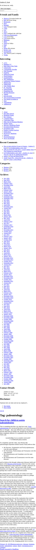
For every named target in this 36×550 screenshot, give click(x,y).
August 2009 (7, 322)
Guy (5, 30)
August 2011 (7, 283)
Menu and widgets (5, 8)
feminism (31, 544)
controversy (19, 544)
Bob (5, 20)
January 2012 (8, 274)
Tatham (6, 94)
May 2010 (7, 308)
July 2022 (6, 200)
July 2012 (6, 266)
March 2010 (7, 311)
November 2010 (8, 298)
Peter (5, 45)
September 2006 (8, 380)
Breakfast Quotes (9, 115)
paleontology (8, 546)
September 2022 (8, 198)
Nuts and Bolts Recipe (16, 156)
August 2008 (7, 342)
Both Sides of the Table (10, 66)
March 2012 (7, 271)
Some (29, 426)
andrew (6, 156)
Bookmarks (7, 22)
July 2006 (6, 384)
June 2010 (7, 306)
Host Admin (7, 407)
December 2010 (8, 296)
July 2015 (6, 235)
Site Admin (7, 406)
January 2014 (8, 248)
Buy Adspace (8, 117)
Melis (5, 42)
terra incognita (8, 96)
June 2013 (7, 250)
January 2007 (8, 374)
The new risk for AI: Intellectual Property (16, 154)
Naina (5, 43)
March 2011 (7, 291)
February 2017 (8, 225)
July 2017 (6, 223)
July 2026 (6, 178)
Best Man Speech (9, 113)
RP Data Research (9, 92)
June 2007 (7, 365)
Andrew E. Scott (5, 2)
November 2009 (8, 317)
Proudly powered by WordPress (9, 549)
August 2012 (7, 264)
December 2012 (8, 258)
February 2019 (8, 221)
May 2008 (7, 347)
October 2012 (8, 261)
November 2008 (8, 337)
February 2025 (8, 183)
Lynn (5, 37)
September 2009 (8, 321)
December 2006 (8, 375)
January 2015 (8, 238)
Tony (5, 101)
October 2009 (8, 319)
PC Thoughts (7, 87)
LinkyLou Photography (10, 35)
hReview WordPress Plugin (12, 125)
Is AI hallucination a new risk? (18, 148)
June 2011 (7, 286)
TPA (5, 53)
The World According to (11, 99)
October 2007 (8, 359)
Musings (6, 167)
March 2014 (7, 246)
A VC (5, 63)
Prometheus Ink (8, 91)
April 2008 (7, 349)
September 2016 (8, 226)
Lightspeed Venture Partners (12, 81)
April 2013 (7, 253)
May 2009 (7, 327)
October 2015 (8, 231)
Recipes (6, 169)
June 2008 (7, 346)
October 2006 (8, 379)
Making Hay (7, 82)
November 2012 (8, 259)
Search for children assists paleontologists (12, 421)
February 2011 (8, 293)
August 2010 (7, 303)
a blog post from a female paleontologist (20, 534)
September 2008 (8, 341)
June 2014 (7, 241)
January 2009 (8, 334)
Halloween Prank (9, 74)
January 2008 (8, 354)
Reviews (6, 170)
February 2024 (8, 190)
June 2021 (7, 211)
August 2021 (7, 208)
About (5, 112)
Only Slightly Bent (9, 86)
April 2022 (7, 205)
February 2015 (8, 236)
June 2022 (7, 201)
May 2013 (7, 251)
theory (19, 546)
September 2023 (8, 197)
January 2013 (8, 256)
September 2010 (8, 301)
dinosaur (25, 544)
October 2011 (8, 279)
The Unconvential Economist (12, 97)
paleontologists (4, 428)
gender (2, 546)
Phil (5, 46)
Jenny (5, 32)
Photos (6, 48)
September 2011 (8, 281)
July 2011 (6, 284)
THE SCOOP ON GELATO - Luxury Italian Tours (19, 149)
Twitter (6, 55)
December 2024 (8, 185)
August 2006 (7, 382)
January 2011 (7, 294)
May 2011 (7, 288)
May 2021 (7, 213)
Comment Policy (8, 118)
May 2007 (7, 367)
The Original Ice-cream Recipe (13, 151)
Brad (5, 23)
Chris (5, 27)
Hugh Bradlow (8, 76)
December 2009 (8, 316)
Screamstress (7, 51)
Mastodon (7, 40)
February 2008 (8, 352)
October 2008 (8, 339)
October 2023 (8, 195)
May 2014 (7, 243)
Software (6, 135)
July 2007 (6, 364)
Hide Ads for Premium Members (13, 122)
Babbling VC (8, 64)
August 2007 (7, 362)
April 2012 (7, 269)
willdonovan (7, 104)
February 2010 (8, 312)
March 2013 (7, 254)
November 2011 (8, 278)
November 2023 (8, 193)
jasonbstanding (8, 78)
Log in (2, 411)
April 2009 (7, 329)
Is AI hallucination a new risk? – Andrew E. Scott (18, 153)
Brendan (6, 25)
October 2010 (8, 299)
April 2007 (7, 369)
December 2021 (8, 206)
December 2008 (8, 336)
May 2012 (7, 268)
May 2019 (7, 218)
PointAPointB (8, 89)
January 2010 (8, 314)
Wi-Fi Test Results (9, 138)
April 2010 (7, 309)
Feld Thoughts (8, 71)
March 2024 (7, 188)
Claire (5, 28)
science (15, 546)
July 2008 (6, 344)
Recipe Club (7, 50)
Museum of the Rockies (14, 464)
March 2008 (7, 351)
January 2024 (8, 192)
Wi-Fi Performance (9, 137)
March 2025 (7, 182)
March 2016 (7, 228)
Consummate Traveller (10, 69)
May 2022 (7, 203)
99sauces (6, 18)
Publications (7, 132)
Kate (5, 33)
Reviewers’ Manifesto (10, 133)
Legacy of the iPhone (15, 159)
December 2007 (8, 356)
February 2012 (8, 273)
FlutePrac (6, 73)
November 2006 (8, 377)
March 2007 (7, 370)
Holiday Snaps (8, 123)
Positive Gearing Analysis (11, 130)
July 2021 (6, 210)
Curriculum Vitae (9, 120)
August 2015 (7, 233)
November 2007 (8, 357)
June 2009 (7, 326)
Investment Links (9, 128)
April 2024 (7, 187)
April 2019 (7, 220)
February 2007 (8, 372)
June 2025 (7, 180)
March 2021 (7, 215)
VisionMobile (8, 102)
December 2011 (8, 276)
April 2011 (7, 289)
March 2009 (7, 331)
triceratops (25, 546)
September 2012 (8, 263)
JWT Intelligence (9, 79)
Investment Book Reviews (11, 127)
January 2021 (8, 216)
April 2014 (7, 245)
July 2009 (6, 324)
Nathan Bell (7, 84)
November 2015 (8, 230)
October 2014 (8, 240)
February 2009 (8, 332)
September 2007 (8, 361)
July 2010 (6, 304)
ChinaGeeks (7, 68)
